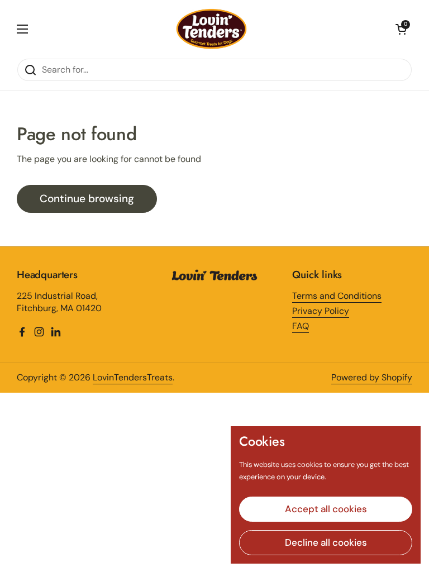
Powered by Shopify (371, 377)
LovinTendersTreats (133, 377)
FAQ (300, 326)
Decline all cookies (326, 542)
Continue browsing (87, 199)
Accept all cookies (326, 509)
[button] (401, 29)
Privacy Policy (320, 311)
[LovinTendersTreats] (212, 29)
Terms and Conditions (337, 296)
